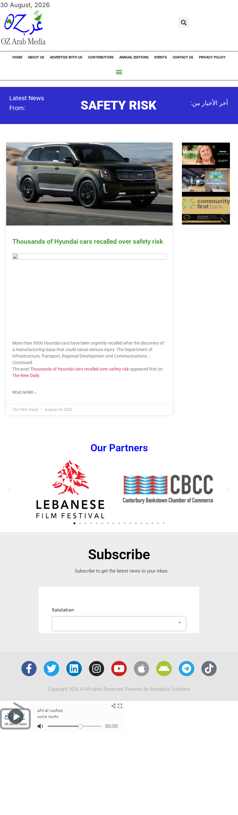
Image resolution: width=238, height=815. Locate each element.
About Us (36, 57)
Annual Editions (134, 57)
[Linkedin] (74, 668)
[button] (183, 22)
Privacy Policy (212, 57)
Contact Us (183, 57)
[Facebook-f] (29, 668)
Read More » (24, 392)
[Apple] (141, 668)
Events (160, 57)
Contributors (101, 57)
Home (17, 57)
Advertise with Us (66, 57)
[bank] (206, 222)
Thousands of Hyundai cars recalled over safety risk (87, 241)
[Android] (164, 668)
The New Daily (25, 375)
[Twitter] (51, 668)
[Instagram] (96, 668)
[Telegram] (186, 668)
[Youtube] (119, 668)
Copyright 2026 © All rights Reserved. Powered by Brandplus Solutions (119, 689)
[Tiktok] (209, 668)
